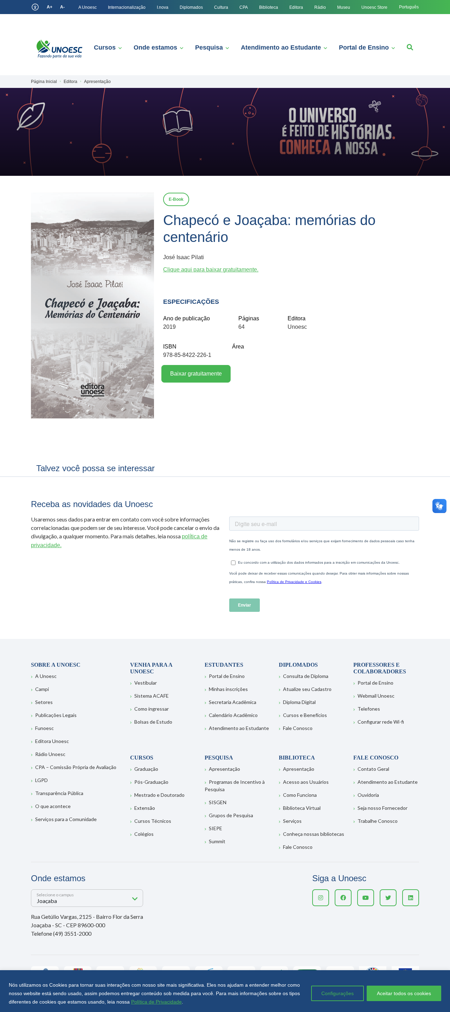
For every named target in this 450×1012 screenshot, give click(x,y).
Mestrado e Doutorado (159, 795)
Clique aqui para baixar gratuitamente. (210, 270)
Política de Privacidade (156, 1002)
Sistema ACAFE (151, 696)
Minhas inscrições (228, 689)
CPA (243, 7)
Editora (296, 7)
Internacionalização (127, 7)
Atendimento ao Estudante (281, 47)
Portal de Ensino (364, 47)
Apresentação (224, 769)
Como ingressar (151, 709)
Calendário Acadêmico (233, 715)
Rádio (320, 7)
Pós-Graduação (151, 782)
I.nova (162, 7)
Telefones (369, 709)
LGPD (41, 780)
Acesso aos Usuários (306, 782)
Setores (44, 702)
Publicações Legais (56, 715)
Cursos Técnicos (152, 821)
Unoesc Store (374, 7)
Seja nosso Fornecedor (382, 808)
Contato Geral (373, 769)
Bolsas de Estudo (153, 722)
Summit (217, 841)
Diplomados (191, 7)
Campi (42, 689)
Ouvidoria (368, 795)
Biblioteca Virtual (302, 808)
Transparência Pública (59, 793)
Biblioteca (268, 7)
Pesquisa (209, 47)
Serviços (292, 821)
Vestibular (145, 683)
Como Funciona (300, 795)
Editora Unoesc (52, 741)
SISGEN (217, 802)
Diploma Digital (299, 702)
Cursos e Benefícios (305, 715)
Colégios (144, 834)
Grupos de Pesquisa (231, 815)
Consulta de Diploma (305, 676)
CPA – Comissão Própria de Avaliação (75, 767)
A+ (49, 7)
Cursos (105, 47)
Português (409, 7)
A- (62, 7)
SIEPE (215, 828)
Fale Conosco (298, 728)
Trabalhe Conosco (378, 821)
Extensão (144, 808)
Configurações (337, 993)
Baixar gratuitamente (196, 374)
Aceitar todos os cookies (404, 993)
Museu (343, 7)
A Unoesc (87, 7)
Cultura (221, 7)
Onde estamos (155, 47)
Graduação (146, 769)
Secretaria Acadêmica (232, 702)
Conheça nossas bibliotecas (313, 834)
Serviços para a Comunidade (66, 819)
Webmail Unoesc (376, 696)
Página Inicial (44, 81)
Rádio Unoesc (50, 754)
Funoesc (44, 728)
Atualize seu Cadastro (307, 689)
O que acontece (53, 806)
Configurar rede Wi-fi (381, 722)
